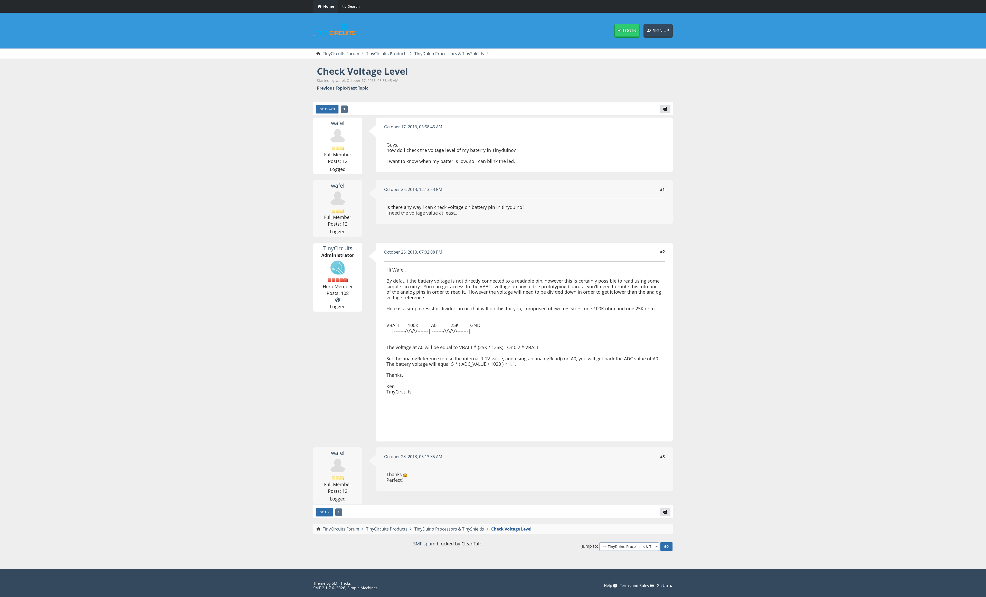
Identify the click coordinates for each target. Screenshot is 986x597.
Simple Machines (362, 587)
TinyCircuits (337, 248)
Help (608, 585)
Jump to (589, 546)
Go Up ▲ (665, 585)
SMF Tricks (341, 583)
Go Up (324, 512)
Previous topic (331, 88)
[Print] (665, 109)
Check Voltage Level (362, 71)
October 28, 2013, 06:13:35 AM (413, 456)
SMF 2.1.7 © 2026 (329, 587)
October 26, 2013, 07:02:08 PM (413, 252)
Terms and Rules (635, 585)
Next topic (357, 88)
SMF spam (424, 544)
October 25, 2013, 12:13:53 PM (413, 189)
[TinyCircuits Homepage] (337, 300)
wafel (337, 123)
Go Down (327, 109)
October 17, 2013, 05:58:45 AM (413, 127)
